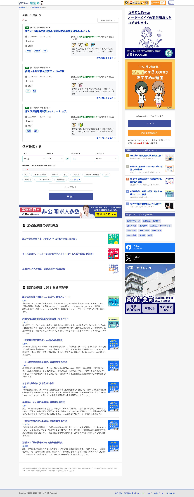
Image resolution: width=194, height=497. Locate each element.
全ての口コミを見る (105, 58)
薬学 (106, 175)
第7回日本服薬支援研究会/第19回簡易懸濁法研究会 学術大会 (57, 31)
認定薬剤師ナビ (35, 8)
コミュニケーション (44, 180)
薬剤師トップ (24, 8)
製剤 (45, 51)
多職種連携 (61, 180)
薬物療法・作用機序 (151, 221)
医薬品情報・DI (133, 221)
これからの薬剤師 (40, 175)
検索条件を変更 (106, 20)
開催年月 (50, 153)
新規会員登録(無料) (149, 133)
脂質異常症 (131, 226)
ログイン (171, 3)
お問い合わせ (159, 493)
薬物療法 (55, 175)
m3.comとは (170, 493)
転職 (150, 235)
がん (65, 175)
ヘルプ (149, 493)
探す (72, 196)
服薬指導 (37, 51)
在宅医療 (76, 175)
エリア (24, 153)
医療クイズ (156, 230)
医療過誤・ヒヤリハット (160, 226)
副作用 (142, 235)
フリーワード (75, 153)
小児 (28, 91)
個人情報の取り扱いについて (134, 493)
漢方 (26, 175)
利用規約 (118, 493)
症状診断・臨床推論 (92, 175)
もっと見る (74, 180)
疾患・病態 (131, 235)
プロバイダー (99, 153)
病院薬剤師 (131, 230)
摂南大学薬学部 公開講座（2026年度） (46, 71)
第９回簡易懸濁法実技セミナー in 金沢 (46, 111)
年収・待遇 (144, 230)
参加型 (29, 51)
